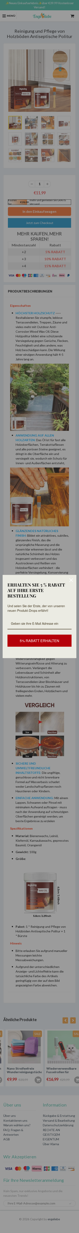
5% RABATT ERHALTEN (39, 640)
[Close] (71, 580)
